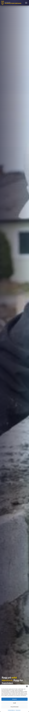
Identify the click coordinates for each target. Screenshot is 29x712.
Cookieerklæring (11, 710)
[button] (27, 686)
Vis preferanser (15, 706)
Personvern (18, 710)
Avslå (14, 703)
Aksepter (14, 699)
